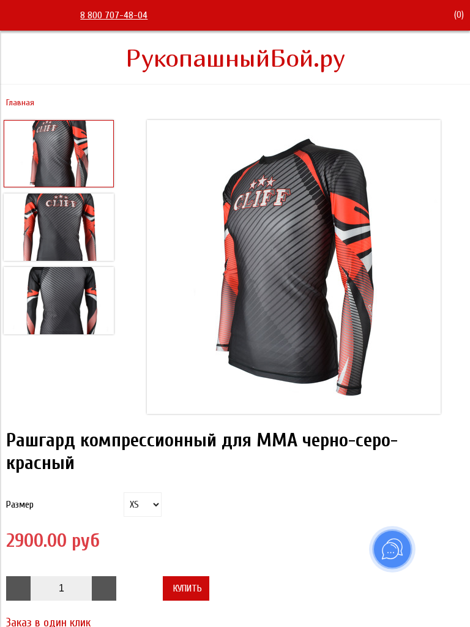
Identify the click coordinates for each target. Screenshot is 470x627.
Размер (20, 504)
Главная (20, 102)
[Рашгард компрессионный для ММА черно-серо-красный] (294, 268)
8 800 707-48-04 (113, 15)
